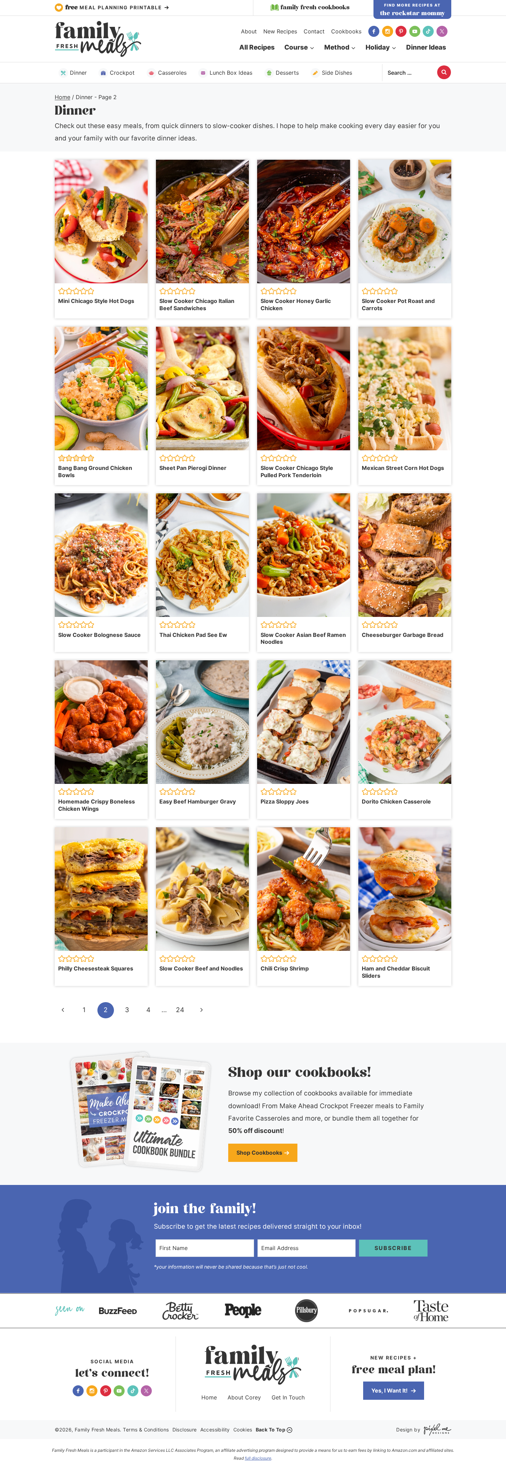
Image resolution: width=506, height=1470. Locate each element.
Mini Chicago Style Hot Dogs (96, 300)
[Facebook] (373, 31)
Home (209, 1397)
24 (180, 1010)
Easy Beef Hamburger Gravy (197, 801)
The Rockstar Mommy (412, 13)
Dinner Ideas (426, 47)
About (249, 31)
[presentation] (101, 221)
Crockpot (122, 72)
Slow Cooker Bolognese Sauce (99, 634)
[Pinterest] (401, 31)
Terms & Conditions (146, 1429)
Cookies (242, 1429)
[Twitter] (441, 31)
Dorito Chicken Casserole (396, 801)
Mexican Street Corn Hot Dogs (403, 467)
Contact (314, 31)
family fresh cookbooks (315, 7)
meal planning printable (114, 7)
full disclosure (258, 1458)
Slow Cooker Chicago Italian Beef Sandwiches (196, 304)
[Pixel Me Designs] (435, 1430)
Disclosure (184, 1429)
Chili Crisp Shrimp (285, 968)
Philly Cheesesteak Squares (95, 968)
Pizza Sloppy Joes (285, 801)
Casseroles (172, 72)
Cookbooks (346, 31)
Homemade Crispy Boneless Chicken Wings (96, 805)
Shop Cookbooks (259, 1152)
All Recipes (257, 47)
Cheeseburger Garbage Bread (402, 634)
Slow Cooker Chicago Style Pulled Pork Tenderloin (297, 471)
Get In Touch (288, 1397)
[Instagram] (387, 31)
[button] (61, 291)
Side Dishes (337, 72)
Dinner (78, 72)
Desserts (287, 72)
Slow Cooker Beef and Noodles (201, 968)
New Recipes (280, 31)
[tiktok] (428, 31)
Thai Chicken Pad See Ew (193, 634)
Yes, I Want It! (390, 1390)
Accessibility (215, 1429)
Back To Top (270, 1429)
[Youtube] (414, 31)
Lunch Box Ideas (231, 72)
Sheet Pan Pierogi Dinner (192, 467)
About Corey (244, 1397)
